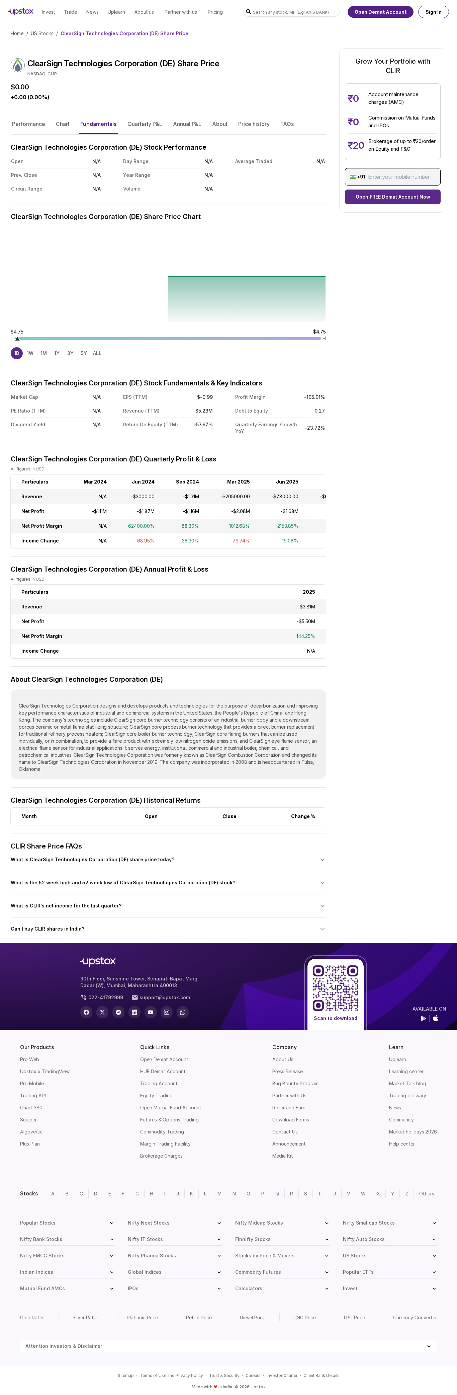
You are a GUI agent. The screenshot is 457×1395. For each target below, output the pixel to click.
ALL (97, 353)
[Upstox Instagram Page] (167, 1012)
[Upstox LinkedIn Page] (134, 1012)
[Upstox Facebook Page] (86, 1012)
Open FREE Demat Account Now (393, 197)
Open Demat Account (380, 12)
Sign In (434, 12)
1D (16, 353)
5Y (84, 353)
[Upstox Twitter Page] (102, 1012)
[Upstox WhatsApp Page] (183, 1012)
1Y (57, 353)
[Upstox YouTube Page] (151, 1012)
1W (30, 353)
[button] (29, 124)
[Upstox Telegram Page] (118, 1012)
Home (17, 33)
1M (43, 353)
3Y (70, 353)
